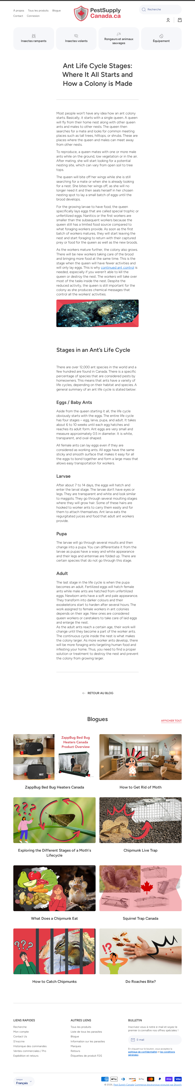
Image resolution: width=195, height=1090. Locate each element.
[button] (180, 20)
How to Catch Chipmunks (54, 981)
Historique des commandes (30, 1046)
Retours (75, 1051)
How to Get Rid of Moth (140, 787)
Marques (76, 1046)
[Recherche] (142, 9)
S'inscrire (19, 1041)
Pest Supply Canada (123, 1084)
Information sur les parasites (88, 1041)
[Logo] (97, 13)
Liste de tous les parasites (86, 1031)
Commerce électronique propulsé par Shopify (158, 1084)
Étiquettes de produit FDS (86, 1055)
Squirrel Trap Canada (140, 918)
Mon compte (21, 1031)
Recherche (20, 1027)
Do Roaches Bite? (140, 981)
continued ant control (117, 267)
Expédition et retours (25, 1055)
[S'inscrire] (177, 1040)
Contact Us (20, 1036)
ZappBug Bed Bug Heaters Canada (54, 787)
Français (22, 1083)
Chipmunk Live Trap (140, 850)
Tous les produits (81, 1027)
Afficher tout (171, 720)
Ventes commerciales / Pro (29, 1051)
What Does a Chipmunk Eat (54, 918)
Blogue (75, 1036)
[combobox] (160, 9)
